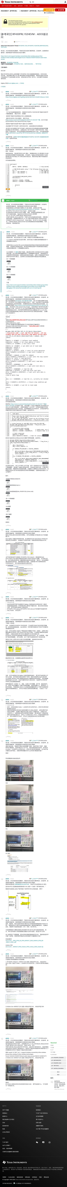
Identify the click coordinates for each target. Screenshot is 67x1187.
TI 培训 (26, 5)
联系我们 (38, 1110)
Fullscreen (45, 187)
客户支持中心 (39, 1119)
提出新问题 (61, 10)
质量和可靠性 (40, 1125)
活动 (3, 1122)
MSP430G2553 (57, 1060)
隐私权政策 (20, 1177)
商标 (40, 1177)
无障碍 (4, 1177)
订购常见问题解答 (7, 1151)
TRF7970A (56, 1065)
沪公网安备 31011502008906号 (23, 1183)
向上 (6, 100)
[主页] (13, 2)
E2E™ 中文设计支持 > (7, 5)
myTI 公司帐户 (6, 1145)
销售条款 (27, 1177)
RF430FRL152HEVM (58, 1057)
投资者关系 (5, 1125)
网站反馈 (46, 1177)
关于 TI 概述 (5, 1110)
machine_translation (58, 1068)
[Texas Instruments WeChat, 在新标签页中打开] (37, 1143)
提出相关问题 (49, 10)
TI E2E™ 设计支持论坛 (42, 1113)
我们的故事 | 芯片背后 (8, 1119)
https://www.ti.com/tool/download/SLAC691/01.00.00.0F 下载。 (23, 120)
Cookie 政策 (11, 1177)
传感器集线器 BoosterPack (21, 884)
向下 (10, 100)
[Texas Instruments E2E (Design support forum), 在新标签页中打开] (43, 1143)
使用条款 (34, 1177)
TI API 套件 (5, 1142)
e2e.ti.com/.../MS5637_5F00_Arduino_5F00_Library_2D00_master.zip (24, 946)
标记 (58, 1072)
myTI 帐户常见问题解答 (42, 1129)
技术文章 (20, 5)
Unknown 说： (11, 602)
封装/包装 (38, 1122)
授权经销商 (15, 1151)
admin (6, 42)
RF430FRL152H (57, 1063)
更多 (58, 1074)
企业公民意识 (6, 1132)
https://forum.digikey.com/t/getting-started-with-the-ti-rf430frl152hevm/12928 (27, 97)
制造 (3, 1129)
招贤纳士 (4, 1113)
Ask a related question (37, 22)
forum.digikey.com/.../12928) (16, 83)
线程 (17, 252)
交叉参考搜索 (39, 1116)
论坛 (15, 5)
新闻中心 (4, 1116)
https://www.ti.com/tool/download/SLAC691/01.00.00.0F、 (24, 209)
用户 (65, 2)
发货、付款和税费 (7, 1148)
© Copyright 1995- (8, 1179)
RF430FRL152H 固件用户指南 (24, 300)
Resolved (54, 1043)
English (37, 5)
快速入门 (32, 5)
